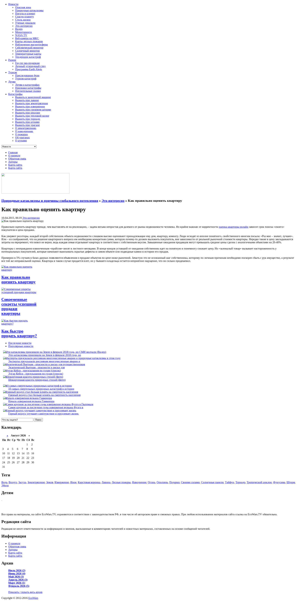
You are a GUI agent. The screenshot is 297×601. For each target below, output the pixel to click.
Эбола (5, 485)
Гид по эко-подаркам (27, 63)
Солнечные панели (212, 482)
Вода (4, 482)
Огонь (151, 482)
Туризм (12, 72)
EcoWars (33, 598)
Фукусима (279, 482)
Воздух (13, 482)
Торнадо (240, 482)
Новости (13, 4)
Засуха (22, 482)
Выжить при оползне (27, 112)
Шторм (291, 482)
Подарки (174, 482)
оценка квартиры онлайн (233, 226)
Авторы (13, 161)
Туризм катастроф (25, 78)
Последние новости (19, 343)
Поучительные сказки (28, 91)
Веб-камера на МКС (27, 38)
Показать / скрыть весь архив (25, 592)
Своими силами (190, 482)
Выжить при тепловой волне (32, 115)
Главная (13, 152)
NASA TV (21, 35)
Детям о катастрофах (27, 84)
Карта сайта (15, 164)
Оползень (162, 482)
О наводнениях (24, 131)
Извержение (61, 482)
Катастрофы (15, 94)
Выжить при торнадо (27, 118)
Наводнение (139, 482)
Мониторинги (23, 32)
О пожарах (21, 134)
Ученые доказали (25, 22)
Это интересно (23, 25)
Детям (11, 81)
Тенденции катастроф (28, 56)
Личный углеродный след (30, 66)
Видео (19, 29)
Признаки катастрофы (28, 87)
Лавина (106, 482)
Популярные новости (20, 346)
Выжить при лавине (27, 100)
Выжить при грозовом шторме (33, 109)
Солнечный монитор (27, 50)
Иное (73, 482)
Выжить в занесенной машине (33, 97)
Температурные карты (28, 53)
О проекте (14, 155)
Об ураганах (22, 137)
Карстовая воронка (89, 482)
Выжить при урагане (27, 125)
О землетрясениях (25, 128)
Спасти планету (24, 16)
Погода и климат (25, 13)
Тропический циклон (259, 482)
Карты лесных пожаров (29, 41)
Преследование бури (27, 75)
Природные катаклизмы (29, 10)
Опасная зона (23, 7)
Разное (12, 60)
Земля (49, 482)
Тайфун (229, 482)
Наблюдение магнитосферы (31, 44)
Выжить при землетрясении (31, 103)
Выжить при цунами (27, 122)
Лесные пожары (121, 482)
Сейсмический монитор (29, 47)
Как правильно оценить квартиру (18, 279)
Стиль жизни (23, 19)
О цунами (21, 140)
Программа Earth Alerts (28, 69)
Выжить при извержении (30, 106)
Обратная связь (17, 158)
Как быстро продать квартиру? (19, 333)
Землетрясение (36, 482)
